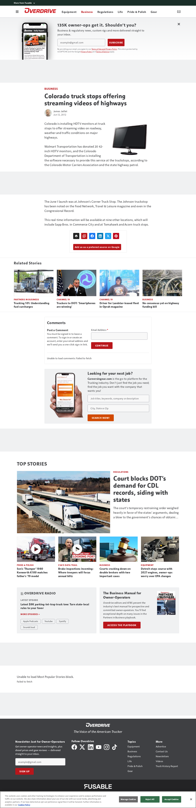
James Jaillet (60, 111)
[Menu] (17, 12)
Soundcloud (29, 627)
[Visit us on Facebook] (74, 746)
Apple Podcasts (30, 621)
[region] (98, 799)
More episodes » (30, 614)
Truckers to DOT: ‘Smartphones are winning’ (76, 305)
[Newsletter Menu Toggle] (179, 12)
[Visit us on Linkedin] (90, 746)
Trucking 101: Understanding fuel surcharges (31, 305)
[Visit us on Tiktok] (114, 746)
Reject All (149, 799)
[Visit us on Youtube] (98, 746)
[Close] (191, 799)
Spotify (62, 621)
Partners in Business (26, 299)
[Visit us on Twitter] (82, 746)
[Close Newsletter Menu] (179, 24)
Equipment (147, 565)
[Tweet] (108, 236)
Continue (101, 345)
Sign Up (24, 771)
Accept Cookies (171, 799)
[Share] (92, 236)
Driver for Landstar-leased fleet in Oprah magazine (119, 305)
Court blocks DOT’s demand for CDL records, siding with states (140, 489)
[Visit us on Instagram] (106, 746)
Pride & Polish (25, 565)
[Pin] (116, 236)
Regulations (120, 472)
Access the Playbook (121, 625)
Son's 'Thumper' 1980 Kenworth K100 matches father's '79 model (32, 572)
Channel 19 (63, 299)
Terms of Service (102, 51)
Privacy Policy (86, 51)
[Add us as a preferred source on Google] (84, 236)
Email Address (99, 330)
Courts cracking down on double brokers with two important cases (115, 572)
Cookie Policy (24, 805)
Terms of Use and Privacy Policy (104, 49)
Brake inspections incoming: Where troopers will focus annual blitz (75, 572)
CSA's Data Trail (67, 565)
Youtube (49, 621)
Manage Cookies (128, 799)
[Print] (76, 236)
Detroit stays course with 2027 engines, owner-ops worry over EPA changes (156, 572)
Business (51, 88)
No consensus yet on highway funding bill (160, 305)
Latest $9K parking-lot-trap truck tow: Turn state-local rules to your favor (55, 606)
